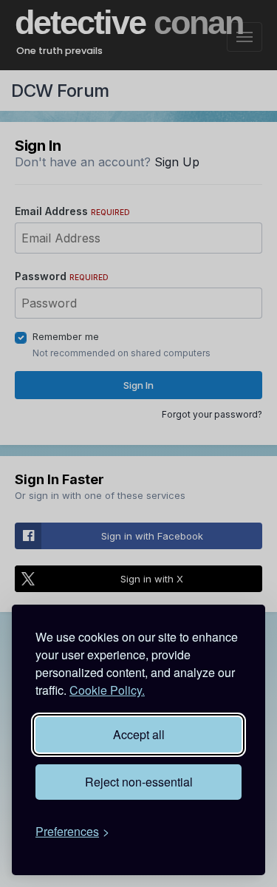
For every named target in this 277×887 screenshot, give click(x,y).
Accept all (139, 734)
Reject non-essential (139, 781)
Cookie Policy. (107, 690)
